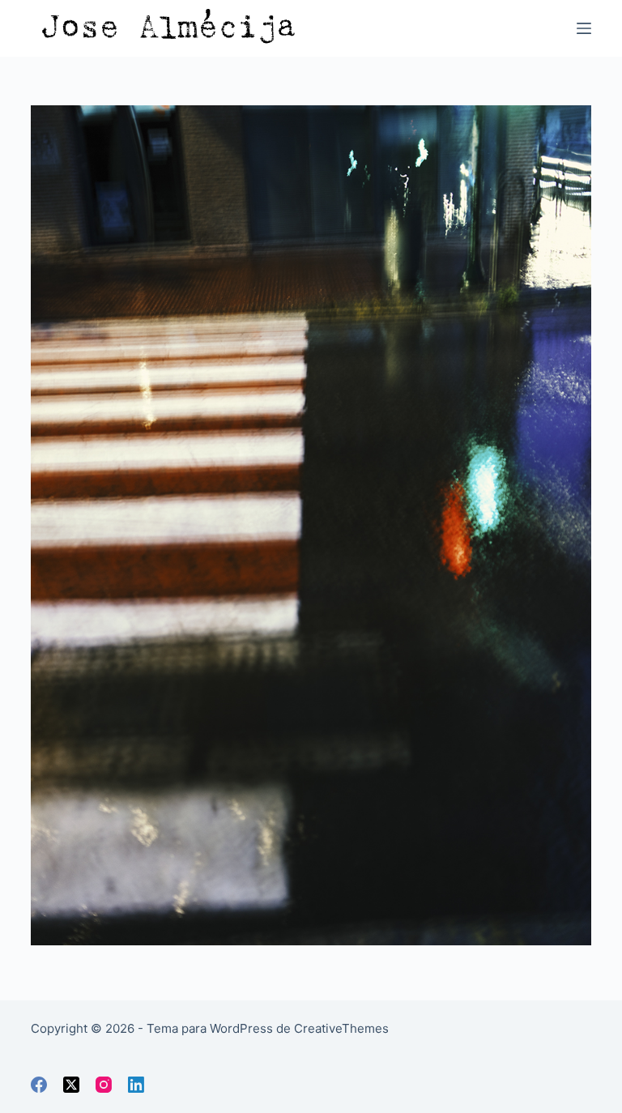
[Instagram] (104, 1085)
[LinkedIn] (136, 1085)
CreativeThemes (341, 1028)
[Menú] (584, 28)
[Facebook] (39, 1085)
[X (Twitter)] (71, 1085)
